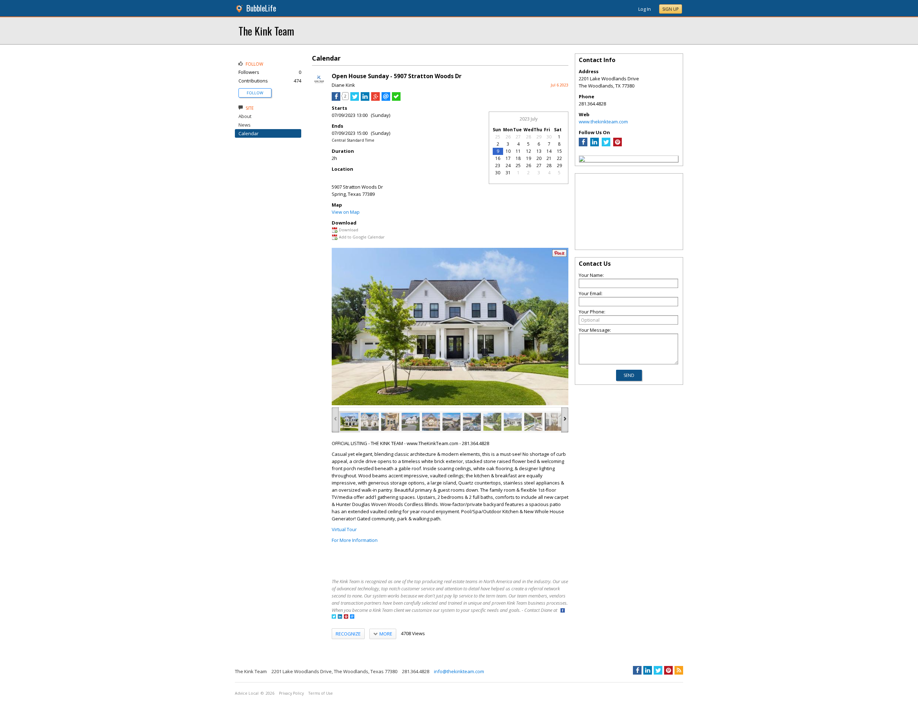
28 (528, 137)
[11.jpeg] (553, 422)
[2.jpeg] (369, 422)
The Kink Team (266, 30)
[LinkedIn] (594, 144)
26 (508, 137)
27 (518, 137)
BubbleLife (261, 8)
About (244, 116)
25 (497, 137)
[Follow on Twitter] (334, 617)
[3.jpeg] (390, 422)
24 (508, 165)
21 (549, 158)
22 (559, 158)
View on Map (346, 212)
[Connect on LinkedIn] (340, 617)
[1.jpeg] (349, 422)
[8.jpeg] (492, 422)
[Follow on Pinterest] (346, 617)
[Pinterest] (617, 144)
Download (348, 229)
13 (538, 151)
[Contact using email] (352, 617)
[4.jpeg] (410, 422)
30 (549, 137)
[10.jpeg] (533, 422)
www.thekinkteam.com (603, 121)
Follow (255, 92)
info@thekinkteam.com (459, 671)
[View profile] (319, 85)
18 (518, 158)
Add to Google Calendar (362, 237)
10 (508, 151)
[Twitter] (606, 144)
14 (549, 151)
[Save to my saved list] (396, 99)
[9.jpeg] (512, 422)
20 (538, 158)
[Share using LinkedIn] (365, 99)
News (244, 125)
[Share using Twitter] (354, 99)
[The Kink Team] (582, 160)
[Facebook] (583, 144)
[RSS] (679, 670)
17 (508, 158)
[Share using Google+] (375, 99)
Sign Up (670, 9)
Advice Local (247, 693)
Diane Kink (343, 85)
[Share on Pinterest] (559, 255)
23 (497, 165)
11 (518, 151)
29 (538, 137)
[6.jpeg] (451, 422)
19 (528, 158)
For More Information (355, 540)
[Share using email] (386, 99)
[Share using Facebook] (336, 99)
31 (508, 173)
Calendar (248, 133)
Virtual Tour (344, 529)
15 (559, 151)
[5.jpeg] (431, 422)
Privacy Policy (291, 693)
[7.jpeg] (472, 422)
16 (497, 158)
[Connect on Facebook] (562, 611)
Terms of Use (320, 693)
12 (528, 151)
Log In (644, 9)
